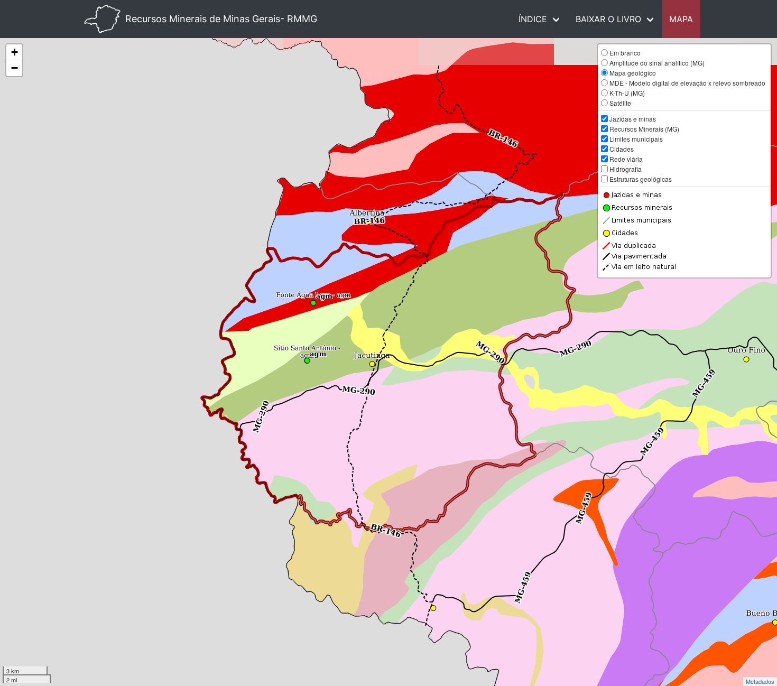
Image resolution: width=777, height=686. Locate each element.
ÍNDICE (533, 19)
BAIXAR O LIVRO (608, 19)
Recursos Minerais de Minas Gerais (221, 18)
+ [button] (14, 52)
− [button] (14, 68)
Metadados (760, 681)
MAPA (681, 19)
